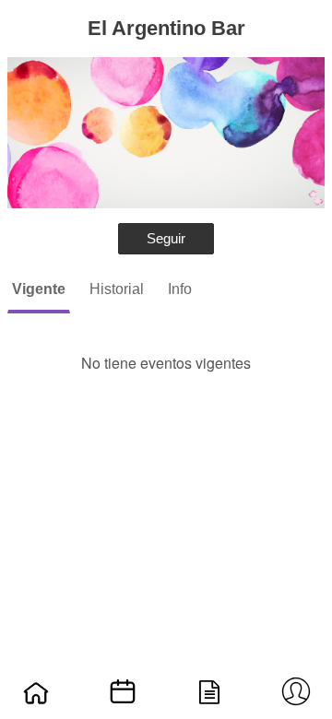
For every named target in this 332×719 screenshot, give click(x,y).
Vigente (38, 289)
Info (180, 289)
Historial (116, 289)
